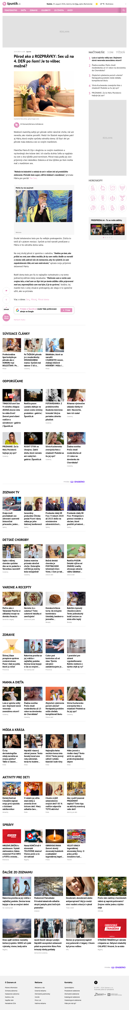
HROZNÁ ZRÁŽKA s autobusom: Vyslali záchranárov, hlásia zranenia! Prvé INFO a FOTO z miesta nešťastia (12, 851)
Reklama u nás (40, 988)
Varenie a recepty (17, 587)
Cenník (37, 997)
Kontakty (68, 982)
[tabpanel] (107, 76)
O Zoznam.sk (10, 982)
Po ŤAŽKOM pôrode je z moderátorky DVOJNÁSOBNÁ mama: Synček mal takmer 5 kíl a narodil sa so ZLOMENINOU (33, 360)
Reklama (38, 982)
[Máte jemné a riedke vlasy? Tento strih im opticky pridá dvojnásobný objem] (76, 741)
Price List (38, 1000)
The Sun (33, 178)
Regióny (26, 860)
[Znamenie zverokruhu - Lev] (93, 198)
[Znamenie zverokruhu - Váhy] (112, 198)
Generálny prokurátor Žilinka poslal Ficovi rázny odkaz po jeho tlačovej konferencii (33, 519)
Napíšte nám (9, 1000)
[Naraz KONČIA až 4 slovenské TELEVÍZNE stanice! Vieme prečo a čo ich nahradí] (33, 836)
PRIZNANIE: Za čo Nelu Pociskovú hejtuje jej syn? (106, 94)
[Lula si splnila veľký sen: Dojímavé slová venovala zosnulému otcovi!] (12, 694)
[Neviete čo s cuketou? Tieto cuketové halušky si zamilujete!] (33, 599)
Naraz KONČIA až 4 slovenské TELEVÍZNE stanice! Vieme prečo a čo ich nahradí (33, 851)
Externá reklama (40, 991)
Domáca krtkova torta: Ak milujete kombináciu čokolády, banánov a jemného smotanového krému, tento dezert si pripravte (55, 614)
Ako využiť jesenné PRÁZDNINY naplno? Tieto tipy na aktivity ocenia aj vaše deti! (76, 804)
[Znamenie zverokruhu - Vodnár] (112, 208)
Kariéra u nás (9, 997)
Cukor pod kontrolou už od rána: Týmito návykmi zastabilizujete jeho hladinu (55, 661)
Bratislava (6, 860)
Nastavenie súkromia (12, 994)
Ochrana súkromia (11, 991)
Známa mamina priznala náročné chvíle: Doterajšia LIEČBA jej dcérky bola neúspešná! (32, 566)
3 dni (110, 52)
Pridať (67, 310)
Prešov (48, 860)
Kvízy (70, 10)
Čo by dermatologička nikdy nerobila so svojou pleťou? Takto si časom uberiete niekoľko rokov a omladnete (11, 756)
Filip (76, 4)
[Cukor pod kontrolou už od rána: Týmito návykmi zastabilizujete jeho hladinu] (55, 646)
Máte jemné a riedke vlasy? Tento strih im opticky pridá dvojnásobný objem (75, 756)
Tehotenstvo (10, 10)
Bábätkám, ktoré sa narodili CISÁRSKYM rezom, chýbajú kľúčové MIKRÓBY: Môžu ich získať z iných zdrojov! (55, 360)
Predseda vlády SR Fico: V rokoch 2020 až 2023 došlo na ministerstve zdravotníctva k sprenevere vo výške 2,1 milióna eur (55, 519)
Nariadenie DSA (10, 1003)
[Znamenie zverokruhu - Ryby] (122, 208)
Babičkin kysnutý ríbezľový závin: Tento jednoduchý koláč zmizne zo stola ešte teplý (75, 614)
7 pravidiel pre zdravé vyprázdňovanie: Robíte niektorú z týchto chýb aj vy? (75, 661)
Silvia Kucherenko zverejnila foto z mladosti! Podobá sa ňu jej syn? (76, 707)
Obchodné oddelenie (71, 994)
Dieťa (23, 10)
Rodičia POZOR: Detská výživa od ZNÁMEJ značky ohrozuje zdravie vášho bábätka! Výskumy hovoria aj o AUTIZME (75, 566)
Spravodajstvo (69, 988)
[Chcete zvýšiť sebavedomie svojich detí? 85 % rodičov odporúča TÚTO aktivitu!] (55, 789)
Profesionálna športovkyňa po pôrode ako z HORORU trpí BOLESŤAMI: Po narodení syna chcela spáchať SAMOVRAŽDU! (10, 360)
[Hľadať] (123, 10)
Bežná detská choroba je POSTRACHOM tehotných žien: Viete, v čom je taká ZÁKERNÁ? (54, 566)
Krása (4, 765)
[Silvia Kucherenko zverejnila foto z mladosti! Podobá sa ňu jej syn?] (76, 694)
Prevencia (6, 670)
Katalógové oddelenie (72, 997)
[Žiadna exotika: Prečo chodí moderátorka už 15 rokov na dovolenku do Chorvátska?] (33, 694)
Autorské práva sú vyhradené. (104, 989)
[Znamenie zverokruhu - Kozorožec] (103, 208)
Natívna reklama (40, 1003)
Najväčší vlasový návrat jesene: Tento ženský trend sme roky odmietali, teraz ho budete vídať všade (33, 756)
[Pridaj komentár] (6, 291)
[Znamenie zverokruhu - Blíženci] (112, 188)
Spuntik (28, 52)
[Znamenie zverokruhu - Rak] (122, 188)
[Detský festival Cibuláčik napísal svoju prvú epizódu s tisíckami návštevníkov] (12, 789)
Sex (27, 299)
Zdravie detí (49, 575)
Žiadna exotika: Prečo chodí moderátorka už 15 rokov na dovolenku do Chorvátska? (33, 709)
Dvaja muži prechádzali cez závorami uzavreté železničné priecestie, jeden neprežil (11, 519)
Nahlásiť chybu (19, 320)
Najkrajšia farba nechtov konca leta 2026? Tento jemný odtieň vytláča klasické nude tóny (54, 756)
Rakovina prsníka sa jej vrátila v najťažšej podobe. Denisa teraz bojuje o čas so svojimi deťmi (33, 661)
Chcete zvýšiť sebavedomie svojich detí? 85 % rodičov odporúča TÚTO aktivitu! (54, 804)
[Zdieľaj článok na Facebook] (6, 300)
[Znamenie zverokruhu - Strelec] (93, 208)
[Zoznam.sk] (101, 995)
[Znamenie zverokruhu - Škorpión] (122, 198)
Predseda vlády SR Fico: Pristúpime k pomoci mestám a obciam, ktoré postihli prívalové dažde (75, 519)
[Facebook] (96, 983)
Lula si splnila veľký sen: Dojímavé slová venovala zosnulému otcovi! (12, 707)
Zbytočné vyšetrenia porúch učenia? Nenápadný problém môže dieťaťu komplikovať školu (55, 709)
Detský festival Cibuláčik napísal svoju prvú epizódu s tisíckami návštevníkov (11, 804)
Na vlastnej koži (29, 670)
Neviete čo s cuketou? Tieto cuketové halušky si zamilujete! (32, 612)
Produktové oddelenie (72, 991)
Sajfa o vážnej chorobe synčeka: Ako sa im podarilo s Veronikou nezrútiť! (12, 564)
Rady (68, 670)
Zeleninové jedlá (29, 619)
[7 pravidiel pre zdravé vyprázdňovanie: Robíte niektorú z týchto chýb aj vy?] (76, 646)
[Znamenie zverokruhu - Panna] (103, 198)
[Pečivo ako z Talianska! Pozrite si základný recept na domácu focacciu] (12, 599)
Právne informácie (11, 988)
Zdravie (33, 10)
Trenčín (69, 860)
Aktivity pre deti (72, 812)
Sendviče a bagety (8, 619)
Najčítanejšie (97, 52)
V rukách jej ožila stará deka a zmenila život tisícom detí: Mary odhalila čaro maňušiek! (32, 804)
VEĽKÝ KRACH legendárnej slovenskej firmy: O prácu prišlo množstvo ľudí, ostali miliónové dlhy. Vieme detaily (75, 851)
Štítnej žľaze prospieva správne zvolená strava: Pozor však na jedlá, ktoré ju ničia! (11, 661)
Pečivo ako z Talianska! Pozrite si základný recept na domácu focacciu (12, 612)
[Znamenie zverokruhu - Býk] (103, 188)
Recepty (48, 622)
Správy (5, 527)
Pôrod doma (43, 299)
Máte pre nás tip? (70, 1003)
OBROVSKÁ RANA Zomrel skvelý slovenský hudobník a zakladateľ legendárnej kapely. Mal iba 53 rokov (54, 851)
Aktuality (5, 812)
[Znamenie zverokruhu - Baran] (93, 188)
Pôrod (33, 299)
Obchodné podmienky (42, 994)
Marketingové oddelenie (72, 1000)
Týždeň (120, 52)
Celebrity (46, 10)
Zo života (59, 10)
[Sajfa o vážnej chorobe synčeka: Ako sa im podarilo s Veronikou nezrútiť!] (12, 551)
